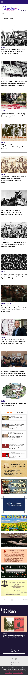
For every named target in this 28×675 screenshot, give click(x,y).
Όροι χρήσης (14, 664)
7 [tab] (15, 644)
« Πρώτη (3, 599)
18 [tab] (16, 646)
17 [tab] (14, 646)
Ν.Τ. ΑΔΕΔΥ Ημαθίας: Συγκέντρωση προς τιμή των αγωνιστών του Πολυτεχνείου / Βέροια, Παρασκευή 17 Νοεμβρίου (14, 276)
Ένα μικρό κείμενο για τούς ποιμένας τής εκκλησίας (15, 418)
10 (18, 599)
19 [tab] (18, 646)
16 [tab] (12, 646)
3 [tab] (6, 644)
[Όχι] (25, 670)
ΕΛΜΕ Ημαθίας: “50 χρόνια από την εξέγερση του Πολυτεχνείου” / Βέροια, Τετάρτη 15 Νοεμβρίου (13, 146)
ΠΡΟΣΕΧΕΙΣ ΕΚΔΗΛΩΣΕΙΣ (9, 611)
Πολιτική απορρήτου (14, 662)
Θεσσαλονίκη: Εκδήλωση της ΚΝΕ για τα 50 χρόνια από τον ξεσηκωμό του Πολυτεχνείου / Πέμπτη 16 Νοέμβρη (14, 115)
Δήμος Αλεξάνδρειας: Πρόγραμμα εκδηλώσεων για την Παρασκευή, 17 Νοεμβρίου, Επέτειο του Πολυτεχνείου (11, 212)
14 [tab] (7, 646)
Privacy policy (18, 672)
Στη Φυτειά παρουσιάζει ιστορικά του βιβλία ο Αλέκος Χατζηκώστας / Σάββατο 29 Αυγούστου (13, 636)
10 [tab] (22, 644)
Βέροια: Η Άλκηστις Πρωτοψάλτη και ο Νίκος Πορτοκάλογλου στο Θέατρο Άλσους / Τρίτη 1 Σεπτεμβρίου (17, 455)
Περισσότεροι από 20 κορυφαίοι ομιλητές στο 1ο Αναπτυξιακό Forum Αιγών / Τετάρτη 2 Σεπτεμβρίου (16, 446)
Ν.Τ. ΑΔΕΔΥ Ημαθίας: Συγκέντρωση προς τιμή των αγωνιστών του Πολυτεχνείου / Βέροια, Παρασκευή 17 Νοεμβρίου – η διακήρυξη (14, 83)
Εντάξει (8, 672)
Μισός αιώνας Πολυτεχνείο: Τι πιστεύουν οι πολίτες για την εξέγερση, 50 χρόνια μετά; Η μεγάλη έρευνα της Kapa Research (13, 51)
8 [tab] (17, 644)
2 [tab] (4, 644)
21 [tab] (23, 646)
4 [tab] (8, 644)
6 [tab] (13, 644)
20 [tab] (21, 646)
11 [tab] (24, 644)
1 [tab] (14, 25)
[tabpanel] (14, 627)
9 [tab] (19, 644)
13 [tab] (5, 646)
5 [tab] (10, 644)
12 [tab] (26, 644)
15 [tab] (9, 646)
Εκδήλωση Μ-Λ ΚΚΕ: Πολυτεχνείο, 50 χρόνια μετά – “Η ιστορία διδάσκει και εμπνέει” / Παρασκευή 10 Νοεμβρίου (13, 244)
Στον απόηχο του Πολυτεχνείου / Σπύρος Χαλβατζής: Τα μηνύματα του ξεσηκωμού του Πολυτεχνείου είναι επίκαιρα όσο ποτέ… (13, 341)
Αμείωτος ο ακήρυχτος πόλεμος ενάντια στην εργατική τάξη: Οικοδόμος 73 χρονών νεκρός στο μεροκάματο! (17, 426)
